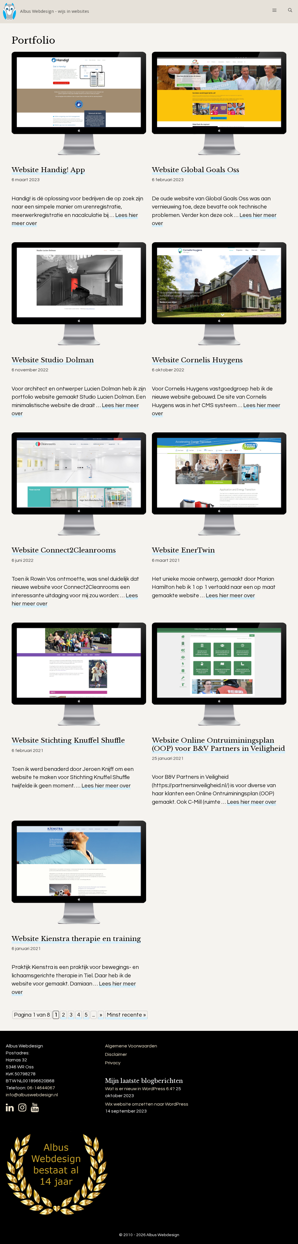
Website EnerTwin (183, 550)
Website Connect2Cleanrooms (64, 550)
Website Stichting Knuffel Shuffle (68, 740)
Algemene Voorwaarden (131, 1046)
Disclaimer (116, 1054)
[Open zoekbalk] (290, 10)
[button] (274, 10)
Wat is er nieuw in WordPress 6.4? (140, 1088)
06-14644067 (41, 1088)
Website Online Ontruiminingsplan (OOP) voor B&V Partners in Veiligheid (218, 744)
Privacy (112, 1063)
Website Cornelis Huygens (197, 360)
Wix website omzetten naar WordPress (146, 1104)
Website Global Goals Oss (195, 170)
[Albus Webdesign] (44, 11)
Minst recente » (126, 1015)
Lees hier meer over (230, 595)
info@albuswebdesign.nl (32, 1094)
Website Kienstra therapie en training (76, 939)
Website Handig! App (48, 170)
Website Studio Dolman (53, 360)
